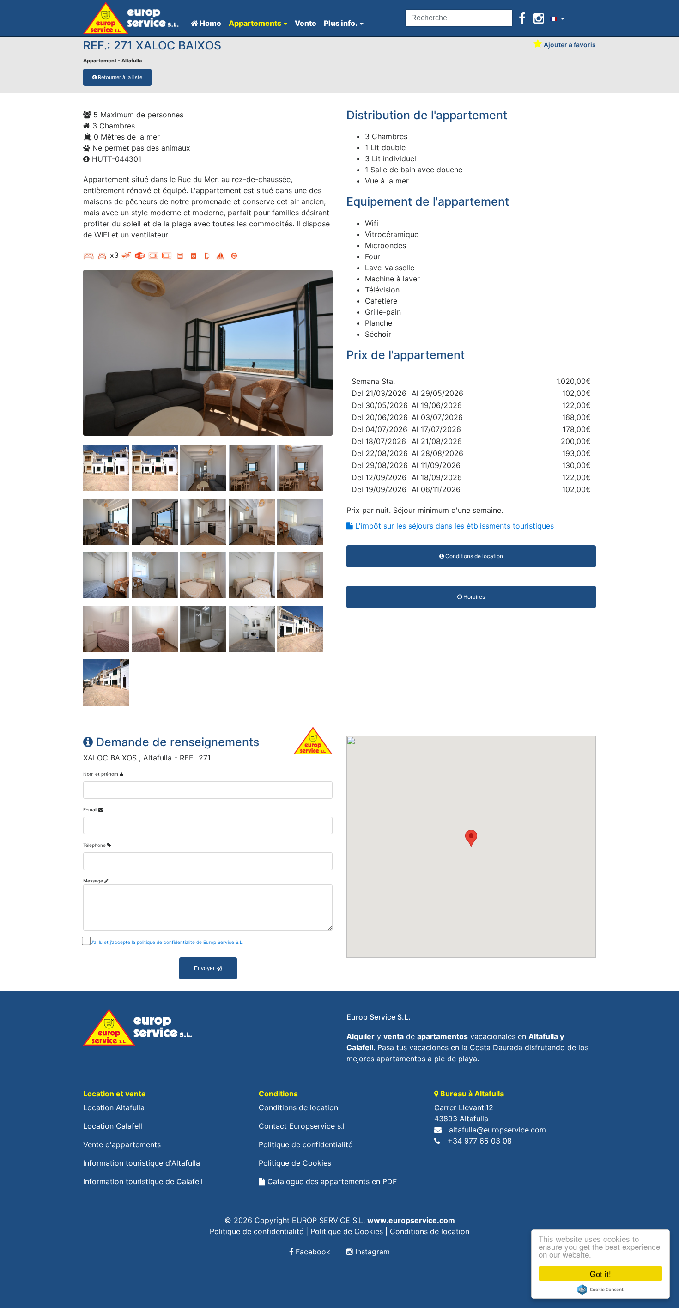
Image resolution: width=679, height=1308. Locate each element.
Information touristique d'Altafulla (141, 1163)
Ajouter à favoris (569, 45)
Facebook (311, 1251)
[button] (471, 838)
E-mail (90, 809)
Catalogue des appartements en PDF (331, 1181)
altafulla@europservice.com (497, 1129)
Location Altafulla (114, 1107)
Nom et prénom (100, 774)
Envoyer (204, 968)
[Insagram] (539, 18)
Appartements (255, 23)
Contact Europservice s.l (302, 1126)
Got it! (600, 1273)
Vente (305, 23)
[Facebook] (524, 18)
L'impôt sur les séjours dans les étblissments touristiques (453, 525)
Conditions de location (298, 1107)
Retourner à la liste (119, 77)
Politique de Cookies (295, 1163)
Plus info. (341, 23)
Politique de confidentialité (305, 1144)
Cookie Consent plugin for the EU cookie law (600, 1289)
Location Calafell (112, 1126)
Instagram (371, 1251)
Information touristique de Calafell (143, 1181)
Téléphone (94, 845)
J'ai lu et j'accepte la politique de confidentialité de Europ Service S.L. (167, 942)
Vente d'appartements (122, 1144)
